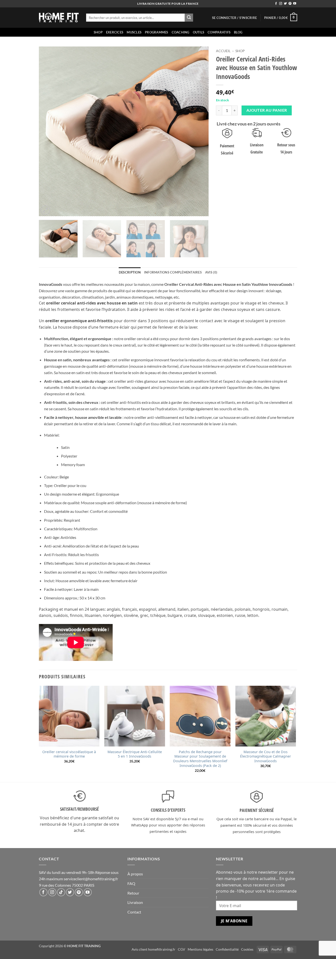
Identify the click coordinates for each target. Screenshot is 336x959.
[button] (234, 17)
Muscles (134, 32)
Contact (134, 912)
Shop (98, 32)
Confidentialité (227, 949)
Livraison (135, 902)
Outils (198, 32)
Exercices (114, 32)
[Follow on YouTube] (294, 3)
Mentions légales (200, 949)
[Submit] (189, 18)
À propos (135, 873)
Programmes (156, 32)
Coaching (180, 32)
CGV (181, 949)
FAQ (131, 883)
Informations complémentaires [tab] (173, 272)
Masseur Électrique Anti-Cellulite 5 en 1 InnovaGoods (134, 754)
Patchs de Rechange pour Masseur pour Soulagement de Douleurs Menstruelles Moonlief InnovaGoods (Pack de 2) (200, 759)
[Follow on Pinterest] (290, 3)
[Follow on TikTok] (61, 892)
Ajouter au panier (266, 110)
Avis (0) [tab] (211, 272)
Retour (133, 893)
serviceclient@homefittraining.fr (91, 878)
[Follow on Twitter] (285, 3)
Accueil (223, 51)
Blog (238, 32)
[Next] (199, 131)
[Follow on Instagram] (280, 3)
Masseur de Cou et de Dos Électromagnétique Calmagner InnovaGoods (265, 756)
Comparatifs (219, 32)
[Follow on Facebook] (276, 3)
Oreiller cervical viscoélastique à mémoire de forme (69, 754)
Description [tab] (130, 272)
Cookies (247, 949)
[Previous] (48, 131)
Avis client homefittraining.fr (153, 949)
